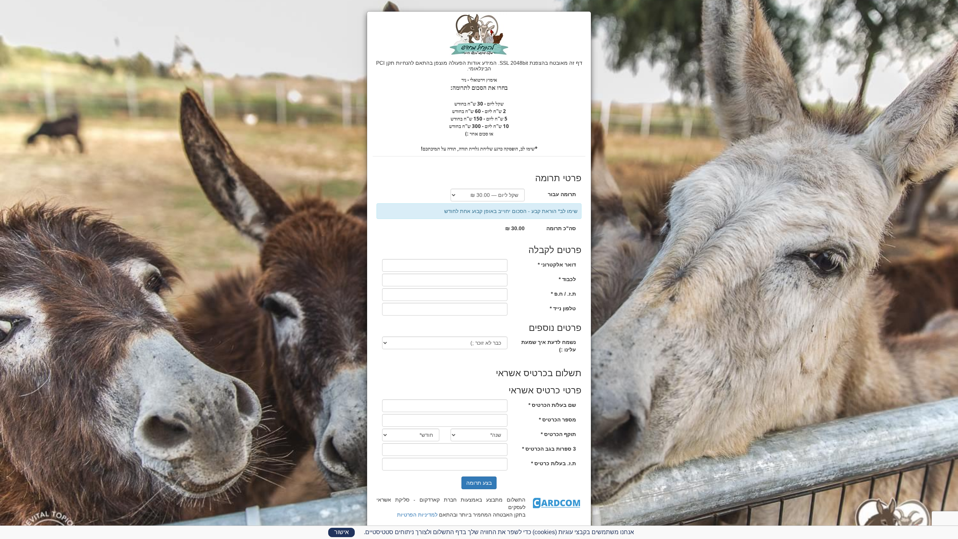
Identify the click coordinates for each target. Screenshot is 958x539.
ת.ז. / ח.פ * (563, 294)
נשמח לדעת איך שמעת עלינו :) (548, 346)
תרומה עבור (562, 194)
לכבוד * (567, 279)
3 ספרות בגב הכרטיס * (549, 449)
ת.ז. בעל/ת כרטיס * (553, 463)
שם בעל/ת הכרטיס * (552, 405)
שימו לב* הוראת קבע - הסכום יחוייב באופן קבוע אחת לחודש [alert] (510, 211)
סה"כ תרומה (561, 228)
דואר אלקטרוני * (557, 265)
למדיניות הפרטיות (417, 515)
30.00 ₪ (515, 228)
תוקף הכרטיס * (558, 434)
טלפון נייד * (563, 308)
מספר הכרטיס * (557, 420)
